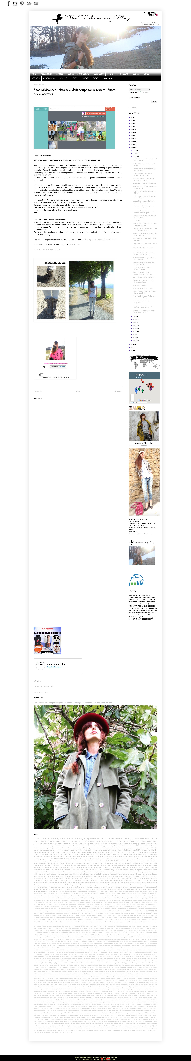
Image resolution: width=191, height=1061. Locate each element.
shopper (139, 1008)
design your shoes (52, 943)
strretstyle (97, 889)
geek (71, 956)
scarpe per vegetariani (147, 1006)
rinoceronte (100, 1004)
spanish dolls (100, 1013)
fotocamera (83, 954)
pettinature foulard (77, 999)
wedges (97, 861)
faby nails (75, 947)
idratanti (137, 965)
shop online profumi (118, 1008)
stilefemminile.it (139, 1015)
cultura (54, 872)
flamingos (40, 900)
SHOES (154, 839)
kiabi (101, 863)
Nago (111, 921)
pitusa (132, 999)
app (120, 870)
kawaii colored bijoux (97, 973)
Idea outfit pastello (59, 919)
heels (128, 848)
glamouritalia (61, 958)
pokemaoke (50, 850)
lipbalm (75, 978)
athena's (102, 893)
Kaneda (117, 919)
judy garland (80, 973)
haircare (142, 859)
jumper (50, 902)
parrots (148, 995)
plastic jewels (148, 999)
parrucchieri (154, 995)
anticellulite (41, 930)
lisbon (101, 848)
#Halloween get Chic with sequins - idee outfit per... (145, 197)
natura (105, 867)
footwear (43, 854)
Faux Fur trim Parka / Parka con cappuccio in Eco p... (144, 297)
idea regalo (114, 963)
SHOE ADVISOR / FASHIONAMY (68, 178)
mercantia (144, 902)
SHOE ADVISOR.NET (43, 175)
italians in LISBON (46, 971)
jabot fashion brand (57, 971)
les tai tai (56, 978)
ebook (129, 943)
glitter (106, 856)
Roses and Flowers (139, 285)
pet (73, 887)
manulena (42, 850)
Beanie (102, 861)
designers (117, 865)
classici (88, 934)
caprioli (133, 932)
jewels (106, 841)
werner (100, 911)
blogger (66, 850)
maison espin (132, 856)
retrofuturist (56, 1004)
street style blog (100, 854)
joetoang (67, 973)
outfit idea (115, 993)
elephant (85, 898)
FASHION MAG (134, 876)
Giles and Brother (110, 917)
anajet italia (115, 870)
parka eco (104, 995)
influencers (56, 967)
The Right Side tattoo (93, 926)
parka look (117, 995)
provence (117, 1002)
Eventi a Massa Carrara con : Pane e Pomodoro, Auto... (145, 229)
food (123, 848)
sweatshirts (43, 1021)
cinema (139, 880)
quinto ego (127, 1002)
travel (147, 839)
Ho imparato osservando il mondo (144, 183)
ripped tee (113, 1004)
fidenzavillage (69, 863)
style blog (154, 867)
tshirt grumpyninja (149, 1026)
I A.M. (47, 919)
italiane (35, 971)
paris (64, 852)
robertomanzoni (124, 887)
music (106, 863)
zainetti (64, 1032)
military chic (108, 987)
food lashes (77, 954)
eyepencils (36, 947)
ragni (132, 1002)
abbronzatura (75, 928)
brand (50, 844)
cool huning (106, 895)
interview (124, 900)
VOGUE (125, 926)
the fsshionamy (63, 1023)
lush (114, 902)
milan (110, 846)
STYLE (36, 841)
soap (60, 1013)
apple (46, 930)
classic (75, 895)
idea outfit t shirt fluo (96, 963)
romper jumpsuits (146, 1004)
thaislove (56, 1023)
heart (101, 900)
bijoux (112, 841)
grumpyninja (85, 863)
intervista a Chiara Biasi (102, 967)
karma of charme (56, 902)
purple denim (71, 852)
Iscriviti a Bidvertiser (41, 692)
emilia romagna (89, 882)
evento (40, 846)
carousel (147, 932)
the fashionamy (50, 838)
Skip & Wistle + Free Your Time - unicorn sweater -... (144, 249)
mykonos (65, 904)
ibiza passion (153, 882)
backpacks (68, 930)
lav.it (54, 976)
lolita (93, 978)
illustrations (154, 965)
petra (70, 999)
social (151, 863)
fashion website (38, 952)
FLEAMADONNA (144, 876)
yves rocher (58, 1032)
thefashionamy (94, 852)
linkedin (88, 902)
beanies (49, 880)
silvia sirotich (53, 889)
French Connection (84, 917)
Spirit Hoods (59, 926)
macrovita (106, 980)
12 (132, 344)
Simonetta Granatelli (39, 893)
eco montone (145, 943)
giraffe (152, 956)
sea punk (57, 1008)
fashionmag (78, 952)
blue (149, 893)
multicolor (60, 904)
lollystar (101, 978)
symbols (57, 1021)
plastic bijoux (141, 999)
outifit (98, 904)
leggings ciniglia (75, 976)
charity (63, 895)
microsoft (86, 987)
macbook (94, 980)
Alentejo (113, 876)
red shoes (123, 874)
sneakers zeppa (54, 1013)
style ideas (140, 1017)
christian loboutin (64, 934)
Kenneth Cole (122, 919)
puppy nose (93, 887)
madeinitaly (139, 839)
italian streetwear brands (150, 969)
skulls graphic (41, 908)
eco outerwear (154, 943)
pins (127, 999)
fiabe (153, 898)
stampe (142, 846)
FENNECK (135, 915)
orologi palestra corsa (52, 993)
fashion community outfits (138, 947)
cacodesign (77, 880)
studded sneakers (87, 908)
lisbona (59, 852)
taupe (144, 1021)
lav (81, 885)
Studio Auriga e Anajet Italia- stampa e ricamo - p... (142, 174)
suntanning (145, 1019)
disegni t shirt (89, 943)
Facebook (39, 210)
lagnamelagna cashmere (144, 973)
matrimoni (125, 984)
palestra (44, 995)
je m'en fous (123, 971)
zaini (103, 911)
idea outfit (47, 874)
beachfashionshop (128, 870)
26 (132, 117)
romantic (67, 861)
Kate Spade (84, 870)
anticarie (36, 930)
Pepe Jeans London (75, 924)
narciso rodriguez (106, 989)
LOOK (53, 865)
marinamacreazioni (106, 984)
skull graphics (153, 906)
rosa (132, 874)
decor (131, 941)
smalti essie (103, 1010)
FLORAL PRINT (68, 859)
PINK (56, 850)
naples (76, 904)
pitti (130, 999)
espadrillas (104, 898)
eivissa (54, 945)
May (134, 328)
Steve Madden (59, 893)
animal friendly (138, 928)
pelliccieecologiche (126, 997)
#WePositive (122, 911)
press (118, 867)
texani (38, 1023)
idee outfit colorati (147, 963)
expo (109, 898)
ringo (95, 1004)
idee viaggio (131, 965)
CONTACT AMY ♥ (48, 363)
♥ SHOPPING (62, 78)
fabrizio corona (68, 947)
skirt (145, 867)
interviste (93, 863)
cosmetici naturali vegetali (120, 937)
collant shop (109, 934)
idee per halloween (87, 965)
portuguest (140, 904)
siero (48, 1010)
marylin (113, 984)
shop (124, 906)
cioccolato (70, 895)
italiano (39, 971)
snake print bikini (140, 1010)
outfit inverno (127, 993)
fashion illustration (82, 872)
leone (142, 976)
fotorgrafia (89, 954)
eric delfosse (102, 945)
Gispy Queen (118, 917)
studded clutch (100, 1017)
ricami (68, 1004)
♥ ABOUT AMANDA (46, 74)
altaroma (113, 928)
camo (85, 865)
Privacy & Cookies (107, 78)
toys (148, 908)
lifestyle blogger (92, 885)
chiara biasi (51, 934)
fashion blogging (105, 882)
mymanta (71, 904)
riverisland (81, 906)
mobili (149, 987)
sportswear (52, 908)
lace (131, 973)
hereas (73, 960)
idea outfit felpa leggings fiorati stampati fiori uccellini (59, 963)
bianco (150, 870)
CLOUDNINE (88, 913)
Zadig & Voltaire (67, 928)
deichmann (113, 844)
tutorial (54, 1028)
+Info (108, 1059)
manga (78, 984)
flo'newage (58, 954)
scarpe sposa (41, 1008)
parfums (84, 995)
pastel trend (118, 904)
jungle (66, 874)
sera (76, 1008)
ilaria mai (148, 965)
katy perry (64, 902)
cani (91, 880)
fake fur (80, 947)
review (131, 867)
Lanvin (111, 891)
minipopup (54, 904)
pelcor (108, 997)
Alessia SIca (68, 891)
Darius (69, 915)
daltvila (90, 941)
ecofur (78, 882)
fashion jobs (64, 950)
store (48, 876)
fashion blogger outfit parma (128, 898)
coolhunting (66, 841)
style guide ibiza (132, 1017)
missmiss (136, 987)
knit (109, 850)
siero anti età (53, 1010)
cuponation (39, 941)
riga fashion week (86, 1004)
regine (35, 1004)
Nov (134, 153)
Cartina (101, 913)
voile (51, 1030)
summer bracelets (64, 1019)
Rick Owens (98, 924)
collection (110, 865)
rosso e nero (50, 1006)
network (54, 991)
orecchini (111, 863)
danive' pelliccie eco (98, 941)
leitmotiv (81, 867)
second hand (63, 1008)
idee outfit (37, 867)
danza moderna (112, 941)
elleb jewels (64, 945)
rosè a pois (57, 1006)
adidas (81, 928)
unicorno (60, 911)
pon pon (45, 1002)
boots (81, 865)
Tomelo (73, 893)
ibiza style (154, 960)
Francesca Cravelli (74, 917)
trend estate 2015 (102, 1026)
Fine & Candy (59, 917)
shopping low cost (131, 906)
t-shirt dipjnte (103, 1021)
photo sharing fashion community (91, 999)
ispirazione (54, 874)
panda (57, 995)
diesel (64, 943)
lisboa (91, 902)
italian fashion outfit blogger (81, 969)
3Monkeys (61, 891)
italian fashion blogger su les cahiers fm (50, 969)
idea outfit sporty (85, 963)
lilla (67, 978)
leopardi (151, 976)
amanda (71, 846)
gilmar (112, 956)
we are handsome (93, 911)
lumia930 (62, 980)
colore (83, 895)
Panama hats (51, 924)
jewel (98, 863)
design (80, 850)
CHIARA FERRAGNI (56, 859)
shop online (37, 889)
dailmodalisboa (84, 941)
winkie (109, 1030)
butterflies (36, 895)
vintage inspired (143, 1028)
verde (50, 891)
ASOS (119, 844)
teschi (35, 1023)
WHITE (123, 852)
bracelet (60, 880)
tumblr (48, 870)
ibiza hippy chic (137, 960)
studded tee (117, 1017)
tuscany (50, 911)
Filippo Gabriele (51, 917)
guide (105, 958)
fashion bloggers (71, 872)
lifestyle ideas (62, 978)
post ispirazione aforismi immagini (84, 1002)
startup (67, 1015)
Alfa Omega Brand (122, 876)
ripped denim (110, 887)
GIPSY (87, 891)
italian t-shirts (37, 902)
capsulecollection (140, 932)
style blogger (124, 1017)
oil (78, 904)
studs (93, 908)
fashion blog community (113, 947)
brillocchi (74, 932)
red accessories (51, 906)
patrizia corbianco (66, 887)
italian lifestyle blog (104, 969)
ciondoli (84, 934)
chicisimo (57, 934)
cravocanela (119, 895)
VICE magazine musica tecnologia (114, 926)
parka (86, 841)
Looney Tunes (131, 919)
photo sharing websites (107, 999)
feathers (90, 952)
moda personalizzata (58, 989)
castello (155, 932)
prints (82, 887)
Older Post (117, 391)
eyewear (48, 947)
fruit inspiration (150, 954)
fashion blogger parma (86, 848)
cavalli (146, 861)
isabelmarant (154, 967)
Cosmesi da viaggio (128, 913)
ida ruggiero (41, 963)
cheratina (44, 934)
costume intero (38, 939)
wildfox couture (65, 870)
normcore (97, 991)
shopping (48, 841)
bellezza (144, 841)
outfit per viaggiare (142, 993)
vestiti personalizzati (115, 1028)
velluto (91, 876)
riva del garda (120, 1004)
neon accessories (149, 989)
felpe (114, 848)
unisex (48, 865)
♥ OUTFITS (70, 74)
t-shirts (115, 1021)
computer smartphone (44, 937)
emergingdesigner (90, 945)
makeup (113, 850)
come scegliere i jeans (151, 934)
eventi (36, 846)
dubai (58, 872)
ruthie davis (98, 906)
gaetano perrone (61, 956)
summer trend (54, 876)
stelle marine (110, 1015)
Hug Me (101, 891)
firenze (76, 863)
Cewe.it (79, 891)
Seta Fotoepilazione (152, 924)
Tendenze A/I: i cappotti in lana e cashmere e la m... (144, 311)
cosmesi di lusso (80, 937)
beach (96, 930)
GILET (83, 891)
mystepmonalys (97, 989)
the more (132, 908)
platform (77, 887)
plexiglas (155, 999)
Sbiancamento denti (141, 924)
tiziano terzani (94, 1023)
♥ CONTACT (84, 78)
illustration (132, 854)
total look (144, 908)
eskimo (116, 945)
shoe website (108, 1008)
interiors (94, 967)
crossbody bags (113, 939)
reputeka (57, 861)
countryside (60, 939)
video (85, 861)
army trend (58, 930)
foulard (94, 954)
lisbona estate (83, 978)
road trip (127, 1004)
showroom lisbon (41, 1010)
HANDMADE (38, 878)
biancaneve (127, 930)
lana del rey (154, 973)
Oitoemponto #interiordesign (141, 921)
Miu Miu (142, 891)
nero (35, 887)
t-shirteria (110, 1021)
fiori (49, 852)
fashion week (45, 952)
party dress (111, 904)
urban (64, 911)
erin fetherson (110, 945)
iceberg (36, 963)
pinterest (115, 846)
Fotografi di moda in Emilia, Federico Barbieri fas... (142, 307)
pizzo (136, 999)
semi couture (71, 1008)
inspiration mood (74, 967)
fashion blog (135, 841)
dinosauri (68, 943)
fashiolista (117, 898)
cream (125, 895)
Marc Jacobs (80, 878)
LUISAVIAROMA (110, 861)
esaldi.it (62, 872)
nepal (44, 991)
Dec (134, 150)
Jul (134, 322)
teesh (109, 854)
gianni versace (100, 956)
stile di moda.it (77, 889)
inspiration (114, 856)
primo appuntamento (104, 1002)
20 (132, 126)
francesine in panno (104, 954)
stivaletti (36, 1017)
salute (141, 887)
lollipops (96, 978)
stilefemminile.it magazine (150, 1015)
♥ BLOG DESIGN (122, 74)
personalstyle (115, 874)
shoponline (134, 1008)
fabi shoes (54, 947)
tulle (43, 1028)
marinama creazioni (95, 984)
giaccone (93, 956)
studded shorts (77, 908)
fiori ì (156, 898)
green (155, 865)
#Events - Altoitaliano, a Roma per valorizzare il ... (144, 216)
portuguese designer (68, 1002)
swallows (155, 1019)
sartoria (121, 1006)
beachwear (130, 861)
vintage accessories (133, 1028)
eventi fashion (129, 945)
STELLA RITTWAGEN (113, 924)
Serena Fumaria (104, 878)
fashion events (149, 947)
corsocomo (72, 937)
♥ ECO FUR (135, 74)
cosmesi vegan (100, 937)
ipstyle (105, 850)
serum (79, 1008)
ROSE (60, 856)
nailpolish (99, 867)
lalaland (71, 874)
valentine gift (72, 1028)
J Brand (67, 919)
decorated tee (40, 898)
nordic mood (91, 991)
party (109, 874)
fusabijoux (114, 882)
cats (49, 895)
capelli (142, 861)
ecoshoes (49, 945)
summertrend (58, 848)
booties (98, 859)
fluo (96, 856)
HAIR (77, 870)
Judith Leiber (107, 919)
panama (53, 995)
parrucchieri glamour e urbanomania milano (45, 997)
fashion (37, 838)
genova (135, 872)
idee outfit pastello (42, 965)
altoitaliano (59, 846)
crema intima (66, 939)
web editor (71, 1030)
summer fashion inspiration (87, 1019)
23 (132, 123)
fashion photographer (128, 950)
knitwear (47, 846)
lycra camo (89, 980)
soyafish (141, 848)
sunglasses (135, 1019)
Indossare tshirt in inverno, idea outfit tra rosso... (144, 263)
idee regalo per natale (122, 965)
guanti (144, 872)
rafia (39, 906)
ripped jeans (107, 1004)
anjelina (144, 928)
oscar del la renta (82, 993)
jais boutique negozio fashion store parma (94, 971)
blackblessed (91, 859)
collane (155, 861)
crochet (129, 895)
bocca (155, 930)
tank (123, 1021)
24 (132, 120)
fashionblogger (42, 852)
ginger (116, 956)
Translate (145, 92)
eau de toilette (123, 943)
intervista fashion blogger (134, 900)
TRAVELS (134, 107)
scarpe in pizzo (136, 1006)
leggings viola (130, 976)
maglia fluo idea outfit (135, 980)
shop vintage (127, 1008)
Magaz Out (37, 921)
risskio (117, 887)
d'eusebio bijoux (76, 941)
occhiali (110, 991)
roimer (62, 861)
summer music (110, 1019)
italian (155, 900)
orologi (52, 887)
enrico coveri (97, 898)
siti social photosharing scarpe (72, 1010)
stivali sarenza (49, 1017)
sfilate (135, 867)
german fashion (84, 956)
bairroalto (107, 893)
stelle (104, 1015)
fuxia (65, 900)
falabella (85, 947)
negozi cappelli (134, 989)
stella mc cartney (98, 1015)
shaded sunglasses (87, 1008)
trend (42, 841)
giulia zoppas (43, 958)
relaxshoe (40, 1004)
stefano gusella (89, 1015)
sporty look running (134, 1013)
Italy (146, 848)
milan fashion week (135, 885)
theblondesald (71, 1023)
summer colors (112, 908)
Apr (134, 331)
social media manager (76, 1013)
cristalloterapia (38, 882)
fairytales (130, 865)
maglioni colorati (141, 982)
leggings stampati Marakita (119, 976)
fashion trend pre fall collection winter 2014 (146, 950)
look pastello (140, 978)
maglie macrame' (51, 982)
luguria (58, 980)
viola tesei (91, 861)
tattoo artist (131, 1021)
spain (155, 863)
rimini (104, 887)
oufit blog (92, 993)
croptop (134, 895)
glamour (49, 854)
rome (139, 1004)
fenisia (135, 952)
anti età (155, 928)
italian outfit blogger (128, 969)
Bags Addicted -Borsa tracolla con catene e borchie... (144, 224)
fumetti (62, 900)
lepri (154, 976)
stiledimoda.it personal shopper (126, 1015)
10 (132, 350)
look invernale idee (131, 978)
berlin (121, 930)
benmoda (113, 930)
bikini (145, 893)
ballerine (113, 893)
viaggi (91, 841)
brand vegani (63, 932)
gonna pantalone (78, 958)
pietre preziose (122, 999)
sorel (81, 846)
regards (125, 867)
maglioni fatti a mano (121, 902)
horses (41, 874)
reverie (99, 887)
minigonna (122, 987)
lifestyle (93, 839)
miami (82, 987)
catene (101, 880)
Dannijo (65, 915)
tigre (77, 1023)
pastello (83, 997)
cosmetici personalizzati (133, 937)
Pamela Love (44, 924)
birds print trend (137, 930)
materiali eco (119, 984)
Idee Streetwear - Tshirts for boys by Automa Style (144, 292)
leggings (75, 867)
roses (72, 861)
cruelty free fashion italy (137, 939)
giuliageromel (50, 958)
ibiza (147, 859)
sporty (87, 844)
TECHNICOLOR (75, 926)
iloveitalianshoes (43, 967)
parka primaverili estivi (127, 995)
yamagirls (47, 1032)
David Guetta (75, 915)
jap (113, 971)
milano (82, 844)
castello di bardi (106, 859)
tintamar (88, 1023)
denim (75, 850)
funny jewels (48, 956)
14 (132, 144)
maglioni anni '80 (131, 982)
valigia (82, 1028)
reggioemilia (154, 1002)
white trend (104, 1030)
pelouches (134, 997)
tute (52, 870)
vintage (76, 844)
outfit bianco (104, 993)
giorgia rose (142, 956)
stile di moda (58, 908)
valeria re (45, 891)
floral (96, 848)
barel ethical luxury (40, 880)
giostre (123, 882)
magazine (92, 874)
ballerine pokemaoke (81, 930)
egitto (82, 882)
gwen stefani (110, 958)
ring (93, 1004)
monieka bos (85, 989)
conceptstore (94, 895)
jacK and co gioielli (67, 971)
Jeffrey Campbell (65, 878)
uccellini (55, 911)
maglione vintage (122, 982)
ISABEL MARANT (80, 859)
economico (43, 945)
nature (105, 874)
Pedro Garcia (66, 924)
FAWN (130, 915)
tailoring (119, 1021)
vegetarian (107, 1028)
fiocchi (148, 952)
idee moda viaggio (123, 963)
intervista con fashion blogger (65, 885)
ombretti (131, 991)
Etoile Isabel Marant (122, 915)
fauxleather (84, 952)
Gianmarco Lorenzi (100, 917)
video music (124, 1028)
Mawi (124, 891)
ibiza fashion (129, 960)
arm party (154, 878)
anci (132, 928)
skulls (35, 908)
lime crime (80, 874)
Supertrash (106, 870)
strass (64, 908)
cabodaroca (101, 932)
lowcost (55, 854)
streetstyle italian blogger (78, 1017)
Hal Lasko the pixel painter (150, 917)
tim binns (83, 1023)
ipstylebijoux (153, 859)
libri (75, 874)
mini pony (44, 904)
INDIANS (51, 919)
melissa (120, 885)
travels (126, 841)
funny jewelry (41, 956)
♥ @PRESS (59, 74)
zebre (67, 1032)
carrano (95, 880)
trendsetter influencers (40, 911)
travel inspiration (49, 1026)
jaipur (81, 971)
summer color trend (74, 1019)
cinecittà (79, 934)
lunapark (110, 902)
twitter (110, 848)
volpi (57, 1030)
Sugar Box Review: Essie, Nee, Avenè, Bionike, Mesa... (143, 254)
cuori (35, 941)
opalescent (136, 991)
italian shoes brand (139, 969)
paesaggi (57, 887)
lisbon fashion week (99, 902)
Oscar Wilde (37, 924)
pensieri (140, 997)
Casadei (74, 891)
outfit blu (110, 993)
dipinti (84, 943)
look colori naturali (115, 978)
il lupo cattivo (142, 965)
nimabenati (81, 991)
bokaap (36, 932)
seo (144, 874)
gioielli (96, 844)
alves (76, 893)
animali (65, 865)
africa (85, 928)
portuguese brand (58, 1002)
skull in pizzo (87, 1010)
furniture (54, 956)
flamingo (36, 900)
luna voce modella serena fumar (74, 980)
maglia (119, 980)
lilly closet (70, 978)
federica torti (96, 952)
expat (149, 945)
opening (142, 991)
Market (120, 891)
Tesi (86, 926)
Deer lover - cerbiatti (85, 915)
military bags (101, 987)
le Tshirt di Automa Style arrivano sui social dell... (144, 258)
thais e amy (51, 1023)
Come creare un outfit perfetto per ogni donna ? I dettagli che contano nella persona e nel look (73, 703)
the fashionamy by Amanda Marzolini (139, 844)
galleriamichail (127, 872)
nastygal (152, 856)
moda (100, 844)
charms (95, 865)
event (155, 841)
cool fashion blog (44, 863)
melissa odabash (143, 984)
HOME (34, 74)
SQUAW (104, 924)
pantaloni (62, 995)
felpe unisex (148, 898)
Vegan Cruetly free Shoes (135, 926)
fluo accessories (106, 872)
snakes (147, 1010)
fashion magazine (94, 872)
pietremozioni (81, 854)
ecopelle (68, 898)
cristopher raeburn (104, 939)
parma (131, 846)
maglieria (92, 867)
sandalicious (97, 1006)
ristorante (75, 906)
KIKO (112, 919)
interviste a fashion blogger (116, 967)
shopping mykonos (147, 1008)
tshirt (91, 844)
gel (74, 956)
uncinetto (66, 1028)
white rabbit (98, 1030)
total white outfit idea (124, 1023)
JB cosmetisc (73, 919)
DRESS (136, 846)
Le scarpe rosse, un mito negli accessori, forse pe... (143, 179)
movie (90, 989)
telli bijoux (65, 876)
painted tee (150, 993)
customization (140, 895)
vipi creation (84, 911)
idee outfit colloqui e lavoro (135, 963)
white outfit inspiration (89, 1030)
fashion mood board (73, 950)
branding (69, 932)
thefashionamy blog (129, 850)
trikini (113, 1026)
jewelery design (56, 973)
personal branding (147, 997)
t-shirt (118, 908)
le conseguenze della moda (63, 976)
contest (36, 863)
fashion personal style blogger (108, 950)
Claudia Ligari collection (116, 913)
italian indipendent (93, 969)
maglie (149, 980)
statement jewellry (74, 1015)
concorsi (100, 895)
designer (143, 852)
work (95, 876)
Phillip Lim (84, 924)
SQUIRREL (59, 865)
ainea (88, 928)
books (55, 880)
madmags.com (113, 980)
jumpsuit (61, 874)
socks (84, 1013)
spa (95, 1013)
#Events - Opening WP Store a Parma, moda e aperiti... (143, 212)
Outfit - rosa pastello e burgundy (144, 277)
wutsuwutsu (41, 1032)
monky (144, 885)
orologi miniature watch (65, 993)
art (117, 854)
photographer (133, 904)
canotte (115, 932)
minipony (49, 904)
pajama (155, 993)
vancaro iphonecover (90, 1028)
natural (109, 867)
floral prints (71, 954)
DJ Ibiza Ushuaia (145, 913)
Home (78, 391)
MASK (136, 919)
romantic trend (134, 1004)
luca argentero (52, 980)
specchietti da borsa (118, 1013)
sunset (140, 1019)
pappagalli (78, 995)
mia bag (125, 885)
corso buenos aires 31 (62, 937)
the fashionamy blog (77, 838)
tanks (125, 1021)
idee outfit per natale (52, 965)
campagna (85, 880)
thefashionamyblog (40, 865)
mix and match (144, 987)
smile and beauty (130, 1010)
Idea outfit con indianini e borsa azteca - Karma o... (143, 202)
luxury (87, 867)
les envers (50, 978)
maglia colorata (125, 980)
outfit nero (134, 993)
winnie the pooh (116, 1030)
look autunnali (106, 978)
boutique (125, 846)
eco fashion (71, 882)
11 (132, 347)
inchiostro (50, 967)
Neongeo (155, 891)
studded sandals (109, 1017)
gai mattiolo (70, 900)
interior (65, 846)
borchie (137, 861)
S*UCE (64, 856)
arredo (61, 850)
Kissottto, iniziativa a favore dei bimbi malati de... (143, 281)
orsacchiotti (74, 993)
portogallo (37, 856)
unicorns (150, 889)
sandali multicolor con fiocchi (86, 1006)
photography (43, 844)
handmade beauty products (139, 958)
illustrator (36, 967)
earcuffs (64, 882)
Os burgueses (153, 921)
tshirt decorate (123, 1026)
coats (150, 861)
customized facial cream (60, 941)
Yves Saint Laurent (57, 928)
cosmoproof (154, 937)
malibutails (107, 885)
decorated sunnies (138, 941)
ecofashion (150, 852)
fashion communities (125, 947)
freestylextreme (128, 954)
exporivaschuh (135, 859)
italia (71, 867)
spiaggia (126, 1013)
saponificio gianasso (110, 1006)
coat (71, 850)
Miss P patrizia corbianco (133, 891)
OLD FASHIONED (126, 921)
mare (128, 902)
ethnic (119, 945)
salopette (136, 887)
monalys (71, 989)
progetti (113, 1002)
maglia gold (144, 980)
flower (45, 900)
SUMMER (99, 841)
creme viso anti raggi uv (91, 939)
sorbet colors (90, 1013)
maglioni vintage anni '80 (56, 984)
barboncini (123, 893)
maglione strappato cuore (110, 982)
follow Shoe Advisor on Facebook (47, 249)
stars (63, 1015)
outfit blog (119, 841)
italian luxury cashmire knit (116, 969)
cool (85, 856)
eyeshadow (43, 947)
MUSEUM (115, 891)
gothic (89, 958)
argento (95, 893)
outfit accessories (70, 854)
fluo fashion (50, 900)
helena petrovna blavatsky (60, 960)
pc (100, 997)
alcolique (93, 928)
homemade (113, 900)
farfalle (89, 947)
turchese (46, 1028)
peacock (103, 997)
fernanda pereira (141, 952)
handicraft (128, 958)
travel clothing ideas (39, 1026)
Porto (88, 924)
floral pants (64, 954)
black (69, 856)
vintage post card (152, 1028)
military (119, 850)
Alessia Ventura (38, 913)
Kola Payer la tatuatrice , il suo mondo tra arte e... (143, 207)
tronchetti (135, 889)
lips (78, 978)
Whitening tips (42, 928)
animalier (90, 893)
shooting (140, 867)
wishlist (145, 1030)
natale (61, 854)
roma (129, 874)
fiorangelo (146, 865)
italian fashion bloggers (99, 846)
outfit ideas (121, 993)
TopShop (101, 926)
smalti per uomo (111, 1010)
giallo (74, 900)
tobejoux (119, 889)
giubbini (78, 900)
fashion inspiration (55, 950)
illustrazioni (119, 900)
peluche (127, 904)
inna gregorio (63, 967)
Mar (134, 334)
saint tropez (138, 874)
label (129, 973)
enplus (96, 945)
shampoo (154, 874)
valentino (78, 1028)
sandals (146, 887)
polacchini (40, 1002)
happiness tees (38, 960)
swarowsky (37, 1021)
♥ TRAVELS (36, 78)
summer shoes (119, 1019)
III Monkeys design (48, 878)
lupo (84, 980)
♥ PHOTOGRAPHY (49, 78)
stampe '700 (143, 1013)
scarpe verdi (48, 1008)
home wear (106, 960)
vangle (81, 861)
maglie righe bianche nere (63, 982)
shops (77, 861)
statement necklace (40, 876)
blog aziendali (145, 930)
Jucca (101, 919)
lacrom (70, 902)
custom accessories (48, 941)
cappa (129, 932)
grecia (97, 958)
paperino (73, 995)
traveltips (74, 1026)
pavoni (123, 904)
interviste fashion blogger (61, 867)
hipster (100, 960)
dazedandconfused (124, 941)
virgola (40, 1030)
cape (126, 932)
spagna (69, 889)
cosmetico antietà (146, 937)
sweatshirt (85, 852)
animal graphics (83, 893)
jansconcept (109, 971)
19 (132, 129)
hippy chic (95, 960)
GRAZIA (92, 917)
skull (148, 867)
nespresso (49, 991)
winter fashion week (137, 1030)
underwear (54, 856)
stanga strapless (57, 1015)
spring (79, 852)
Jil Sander (86, 919)
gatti (119, 882)
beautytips (135, 893)
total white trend (134, 1023)
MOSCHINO (120, 861)
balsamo (118, 893)
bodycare (76, 865)
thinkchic (42, 870)
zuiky (71, 1032)
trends (155, 908)
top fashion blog (111, 1023)
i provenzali (123, 960)
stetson (116, 1015)
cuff (44, 882)
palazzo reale (37, 995)
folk (55, 900)
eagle (111, 943)
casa (146, 850)
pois (120, 846)
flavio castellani (51, 954)
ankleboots (150, 928)
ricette (79, 1004)
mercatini (149, 902)
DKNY (152, 913)
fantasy (113, 898)
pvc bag (36, 906)
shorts (147, 863)
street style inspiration (65, 1017)
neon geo (39, 991)
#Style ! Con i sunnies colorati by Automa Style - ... (144, 169)
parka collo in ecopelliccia (94, 995)
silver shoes (60, 1010)
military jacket (37, 904)
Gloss (96, 891)
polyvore (66, 844)
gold (73, 958)
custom (48, 882)
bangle (88, 930)
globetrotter (68, 958)
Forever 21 (154, 876)
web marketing (79, 1030)
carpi (151, 932)
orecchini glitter (153, 991)
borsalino (50, 932)
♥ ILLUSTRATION (98, 74)
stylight (151, 1017)
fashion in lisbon (46, 950)
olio (121, 991)
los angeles (41, 980)
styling (106, 908)
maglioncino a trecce (97, 982)
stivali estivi (41, 1017)
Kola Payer (92, 870)
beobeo (118, 930)
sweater (36, 870)
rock (131, 887)
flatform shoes (43, 954)
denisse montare (148, 941)
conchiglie (53, 937)
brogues (79, 932)
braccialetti (56, 932)
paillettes (51, 861)
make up (101, 885)
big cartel (141, 893)
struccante (93, 1017)
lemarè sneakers (80, 902)
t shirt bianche (63, 1021)
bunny (83, 932)
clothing (80, 895)
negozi (52, 846)
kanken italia (87, 973)
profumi (155, 904)
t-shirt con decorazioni (94, 1021)
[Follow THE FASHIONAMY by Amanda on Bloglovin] (58, 367)
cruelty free (128, 939)
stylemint (146, 1017)
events (71, 844)
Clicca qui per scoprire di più (43, 686)
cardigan (41, 895)
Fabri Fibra (142, 915)
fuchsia (58, 900)
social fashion (66, 1013)
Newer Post (38, 391)
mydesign (139, 854)
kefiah (104, 973)
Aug (134, 319)
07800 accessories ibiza (133, 911)
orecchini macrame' (39, 993)
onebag (91, 904)
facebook (123, 865)
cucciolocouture (153, 939)
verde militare (76, 911)
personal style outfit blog (123, 863)
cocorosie (102, 934)
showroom (45, 889)
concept (88, 895)
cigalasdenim (73, 934)
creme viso (82, 939)
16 (132, 138)
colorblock (44, 872)
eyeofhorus (154, 945)
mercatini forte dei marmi (62, 987)
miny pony (131, 987)
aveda (63, 930)
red (122, 867)
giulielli (56, 958)
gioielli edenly (121, 956)
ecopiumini (80, 898)
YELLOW (48, 928)
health (51, 960)
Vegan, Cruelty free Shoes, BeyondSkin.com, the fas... (143, 273)
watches (55, 891)
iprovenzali (144, 900)
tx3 (140, 889)
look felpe (123, 978)
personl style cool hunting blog (54, 999)
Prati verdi (136, 220)
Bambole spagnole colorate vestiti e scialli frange (64, 913)
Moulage (107, 921)
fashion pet (119, 950)
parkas (144, 995)
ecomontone (37, 945)
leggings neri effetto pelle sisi (96, 976)
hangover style (96, 900)
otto (89, 993)
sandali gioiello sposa (72, 1006)
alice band (133, 878)
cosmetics (87, 846)
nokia (86, 991)
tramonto (144, 1023)
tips (101, 852)
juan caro (74, 973)
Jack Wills (80, 919)
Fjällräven (66, 917)
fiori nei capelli (154, 952)
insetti (68, 967)
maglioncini (88, 982)
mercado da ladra (50, 987)
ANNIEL (155, 911)
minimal (146, 856)
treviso (109, 1026)
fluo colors (115, 872)
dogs (108, 943)
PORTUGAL (140, 850)
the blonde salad (83, 876)
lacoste (135, 973)
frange (121, 872)
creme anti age (75, 939)
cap (123, 932)
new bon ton (63, 991)
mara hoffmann (85, 984)
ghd (90, 956)
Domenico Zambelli (96, 915)
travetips (79, 1026)
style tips (97, 908)
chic (134, 880)
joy (70, 973)
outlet (101, 904)
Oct (134, 156)
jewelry (53, 852)
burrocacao (94, 932)
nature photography (120, 989)
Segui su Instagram (54, 667)
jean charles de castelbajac (134, 971)
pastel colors (153, 854)
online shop (45, 887)
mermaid (155, 902)
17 (132, 135)
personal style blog (46, 848)
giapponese (108, 956)
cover (49, 872)
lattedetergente (48, 976)
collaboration (102, 865)
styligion (155, 1017)
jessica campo (47, 973)
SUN (134, 924)
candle (111, 932)
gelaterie (77, 956)
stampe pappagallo (43, 1015)
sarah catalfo (153, 887)
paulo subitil (96, 997)
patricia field (89, 997)
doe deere (104, 943)
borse (77, 846)
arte (125, 861)
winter (60, 844)
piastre (115, 999)
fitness (36, 850)
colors (124, 844)
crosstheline (121, 939)
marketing (99, 874)
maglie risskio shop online (78, 982)
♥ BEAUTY (73, 78)
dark (117, 941)
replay (51, 1004)
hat (109, 856)
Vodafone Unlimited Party (148, 926)
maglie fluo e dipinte (41, 982)
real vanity (44, 906)
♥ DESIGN (110, 74)
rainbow (136, 1002)
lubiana (46, 980)
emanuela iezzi (81, 945)
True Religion (114, 878)
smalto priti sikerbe (121, 1010)
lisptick (89, 978)
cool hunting (153, 848)
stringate (87, 1017)
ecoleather (62, 898)
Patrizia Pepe (58, 924)
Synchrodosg (66, 926)
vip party (36, 1030)
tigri (79, 1023)
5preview (142, 911)
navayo (128, 989)
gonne (85, 958)
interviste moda (128, 967)
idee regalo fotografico (110, 965)
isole (38, 969)
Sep (134, 316)
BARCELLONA (46, 913)
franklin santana (113, 954)
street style (90, 854)
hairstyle (128, 882)
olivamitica (125, 991)
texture (42, 1023)
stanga (50, 1015)
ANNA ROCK (149, 911)
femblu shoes (123, 952)
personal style (42, 999)
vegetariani (69, 911)
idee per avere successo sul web (73, 965)
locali (106, 902)
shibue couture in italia (99, 1008)
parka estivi (110, 995)
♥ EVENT (95, 78)
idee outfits (61, 965)
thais (46, 1023)
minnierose (134, 848)
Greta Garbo (126, 917)
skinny (82, 1010)
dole (50, 898)
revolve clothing (64, 906)
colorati (115, 934)
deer (137, 852)
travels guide (67, 1026)
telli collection (73, 876)
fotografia (100, 856)
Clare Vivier (107, 913)
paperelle (67, 995)
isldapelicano (150, 900)
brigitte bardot (68, 880)
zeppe (99, 876)
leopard (146, 976)
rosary (45, 1006)
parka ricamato (138, 995)
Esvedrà (114, 915)
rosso (142, 863)
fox (97, 954)
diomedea (91, 856)
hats (126, 854)
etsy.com (127, 859)
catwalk (90, 865)
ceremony (58, 895)
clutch (92, 934)
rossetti (92, 906)
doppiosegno (72, 848)
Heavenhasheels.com (39, 919)
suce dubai (36, 1019)
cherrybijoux (108, 880)
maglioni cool (149, 982)
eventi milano (136, 945)
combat (124, 934)
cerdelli (40, 934)
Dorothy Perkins (106, 915)
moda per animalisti (47, 989)
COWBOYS (96, 913)
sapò (117, 1006)
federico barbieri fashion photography (110, 952)
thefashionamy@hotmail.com (61, 363)
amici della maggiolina (144, 878)
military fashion (116, 987)
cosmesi (114, 859)
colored (119, 934)
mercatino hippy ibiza (74, 987)
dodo (99, 943)
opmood (146, 991)
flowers (119, 848)
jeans (36, 844)
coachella (96, 934)
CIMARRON (81, 913)
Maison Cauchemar (45, 921)
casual (46, 895)
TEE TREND (66, 893)
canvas (120, 932)
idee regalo (37, 885)
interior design (122, 856)
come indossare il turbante (137, 934)
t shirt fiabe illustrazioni (74, 1021)
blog (133, 852)
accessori (57, 841)
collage (149, 880)
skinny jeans (146, 906)
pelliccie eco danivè (115, 997)
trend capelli (93, 1026)
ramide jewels (142, 1002)
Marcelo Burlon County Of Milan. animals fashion (64, 921)
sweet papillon (50, 1021)
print (41, 856)
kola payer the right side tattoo (119, 973)
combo (128, 934)
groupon (89, 900)
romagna (87, 906)
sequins (148, 874)
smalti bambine (96, 1010)
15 (132, 141)
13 (132, 147)
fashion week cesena (55, 952)
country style (45, 939)
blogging (151, 930)
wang (60, 1030)
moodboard (150, 885)
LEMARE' (106, 891)
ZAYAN (121, 878)
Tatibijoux (82, 926)
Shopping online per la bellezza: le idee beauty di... (145, 234)
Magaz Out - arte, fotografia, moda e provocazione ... (145, 244)
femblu (90, 850)
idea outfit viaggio (106, 963)
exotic (146, 945)
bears (99, 930)
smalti (46, 908)
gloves (140, 872)
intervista (52, 885)
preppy (145, 904)
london (86, 874)
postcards (96, 1002)
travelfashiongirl (59, 1026)
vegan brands (100, 1028)
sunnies (103, 889)
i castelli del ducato (142, 882)
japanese (117, 971)
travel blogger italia (152, 1023)
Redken (92, 924)
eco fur (140, 943)
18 (132, 132)
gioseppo (148, 956)
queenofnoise (136, 863)
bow (151, 893)
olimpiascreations (84, 904)
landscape (36, 976)
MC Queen (142, 919)
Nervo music (117, 921)
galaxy (68, 956)
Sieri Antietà (37, 926)
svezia (150, 1019)
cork (115, 895)
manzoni (140, 856)
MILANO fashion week (151, 919)
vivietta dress (46, 1030)
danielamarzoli (148, 895)
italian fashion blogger (41, 861)
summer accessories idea (52, 1019)
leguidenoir (137, 976)
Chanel (73, 870)
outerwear (97, 993)
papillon (106, 904)
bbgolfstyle (129, 893)
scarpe (74, 841)
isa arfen (148, 967)
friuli (145, 954)
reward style (63, 1004)
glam (81, 900)
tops (117, 1023)
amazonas (128, 928)
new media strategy (72, 991)
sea (53, 1008)
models (67, 989)
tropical (117, 1026)
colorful (155, 880)
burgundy (88, 932)
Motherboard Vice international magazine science (91, 921)
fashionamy (60, 863)
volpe (54, 1030)
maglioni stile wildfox (43, 984)
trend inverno (127, 889)
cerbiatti (36, 934)
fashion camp (137, 865)
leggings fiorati (83, 976)
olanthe (39, 887)
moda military (38, 989)
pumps (87, 887)
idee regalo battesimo (98, 965)
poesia (35, 1002)
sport (105, 848)
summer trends (127, 1019)
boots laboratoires (43, 932)
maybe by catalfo (133, 984)
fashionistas (71, 952)
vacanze (106, 852)
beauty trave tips (105, 930)
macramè (100, 980)
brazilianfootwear (151, 846)
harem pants (45, 960)
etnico (123, 945)
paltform (48, 995)
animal (129, 852)
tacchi (124, 908)
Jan (134, 340)
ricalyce (71, 906)
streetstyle (115, 839)
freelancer (121, 954)
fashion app (103, 947)
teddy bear (149, 1021)
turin (50, 1028)
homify (133, 882)
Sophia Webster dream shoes (48, 926)
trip (47, 911)
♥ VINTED (146, 74)
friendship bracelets (138, 954)
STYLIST (100, 870)
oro (45, 993)
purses (122, 1002)
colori (65, 848)
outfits (95, 904)
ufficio (61, 1028)
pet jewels (66, 999)
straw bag (90, 889)
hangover (150, 872)
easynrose (116, 943)
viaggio (55, 844)
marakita (114, 885)
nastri (112, 989)
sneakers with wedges (43, 1013)
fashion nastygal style (94, 950)
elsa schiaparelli (72, 945)
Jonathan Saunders (94, 919)
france (151, 865)
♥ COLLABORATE (83, 74)
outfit (62, 838)
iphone (78, 885)
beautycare (138, 870)
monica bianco (78, 989)
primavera (150, 904)
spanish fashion (108, 1013)
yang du (53, 1032)
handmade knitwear (152, 958)
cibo (66, 895)
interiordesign (97, 850)
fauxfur (36, 848)
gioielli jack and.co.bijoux (132, 956)
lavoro (85, 885)
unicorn (46, 859)
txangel (58, 1028)
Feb (134, 337)
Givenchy (92, 891)
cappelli (74, 856)
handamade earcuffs (119, 958)
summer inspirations (100, 1019)
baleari (73, 930)
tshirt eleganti (131, 1026)
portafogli (50, 1002)
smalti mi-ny (62, 889)
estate (85, 850)
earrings (120, 859)
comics (35, 937)
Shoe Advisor (107, 225)
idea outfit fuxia (77, 963)
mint (127, 987)
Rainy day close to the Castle (143, 288)
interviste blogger (46, 867)
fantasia (96, 882)
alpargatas (107, 928)
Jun (134, 325)
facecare (53, 863)
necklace (145, 854)
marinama (133, 902)
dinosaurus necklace (77, 943)
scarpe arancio (128, 1006)
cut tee (69, 941)
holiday (36, 874)
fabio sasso (60, 947)
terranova (154, 1021)
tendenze (110, 889)
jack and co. (76, 971)
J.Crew (57, 878)
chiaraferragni (128, 880)
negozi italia (141, 989)
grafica (85, 900)
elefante (59, 945)
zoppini (107, 911)
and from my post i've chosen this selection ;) (99, 240)
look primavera (147, 978)
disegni (46, 898)
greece (101, 958)
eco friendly (134, 943)
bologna (105, 844)
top (136, 908)
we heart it (65, 1030)
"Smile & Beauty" (114, 911)
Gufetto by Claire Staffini (136, 917)
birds (131, 930)
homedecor (106, 900)
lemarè (74, 902)
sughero (42, 1019)
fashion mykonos (83, 950)
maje (64, 984)
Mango (73, 878)
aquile (49, 930)
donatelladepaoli (56, 882)
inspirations (83, 967)
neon (155, 885)
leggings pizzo (108, 976)
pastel (114, 867)
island (35, 969)
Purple (114, 854)
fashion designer (140, 898)
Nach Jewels (148, 891)
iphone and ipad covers (139, 967)
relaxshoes (46, 1004)
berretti (145, 870)
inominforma (45, 885)
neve (58, 991)
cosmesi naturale (90, 937)
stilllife (85, 889)
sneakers (47, 856)
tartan (128, 908)
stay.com (82, 1015)
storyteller (55, 1017)
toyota (140, 1023)
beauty (80, 841)
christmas (80, 856)
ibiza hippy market (147, 960)
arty (98, 893)
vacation (56, 870)
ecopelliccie (73, 898)
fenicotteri (130, 952)
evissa (142, 945)
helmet (69, 960)
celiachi (53, 895)
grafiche (93, 958)
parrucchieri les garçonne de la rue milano (69, 997)
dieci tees (59, 943)
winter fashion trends (126, 1030)
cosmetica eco (108, 937)
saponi (103, 1006)
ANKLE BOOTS (115, 852)
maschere (138, 902)
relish (57, 906)
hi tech (155, 872)
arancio (53, 930)
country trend (52, 939)
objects (106, 991)
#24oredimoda (105, 876)
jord (47, 902)
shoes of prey (118, 906)
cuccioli (147, 939)
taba (121, 908)
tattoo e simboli (138, 1021)
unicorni (143, 889)
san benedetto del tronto (107, 906)
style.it (102, 908)
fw (80, 863)
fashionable (65, 952)
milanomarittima (93, 987)
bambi (70, 865)
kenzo (108, 973)
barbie (92, 930)
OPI (132, 921)
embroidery (91, 898)
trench (152, 908)
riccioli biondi (74, 1004)
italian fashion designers (67, 969)
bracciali (155, 893)
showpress (139, 906)
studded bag (69, 908)
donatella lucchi (55, 898)
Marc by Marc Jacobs (92, 878)
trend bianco (85, 1026)
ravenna (148, 1002)
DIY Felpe (137, 913)
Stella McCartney (49, 893)
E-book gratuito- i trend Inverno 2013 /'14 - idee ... (143, 268)
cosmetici (121, 854)
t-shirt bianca (83, 1021)
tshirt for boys (140, 1026)
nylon (102, 991)
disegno (96, 943)
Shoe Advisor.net (84, 207)
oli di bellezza (116, 991)
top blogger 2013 (102, 1023)
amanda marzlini (120, 928)
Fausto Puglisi (149, 915)
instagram (88, 967)
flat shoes (36, 954)
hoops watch (112, 960)
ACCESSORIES (103, 839)
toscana (140, 908)
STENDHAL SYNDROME (126, 924)
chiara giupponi (118, 880)
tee (61, 876)
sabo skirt (63, 1006)
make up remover (71, 984)
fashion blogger (127, 839)
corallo (111, 895)
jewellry (62, 973)
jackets (43, 902)
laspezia (42, 976)
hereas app (78, 960)
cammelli (107, 932)
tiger (115, 889)
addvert (126, 878)
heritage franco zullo (87, 960)
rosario (41, 1006)
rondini (153, 1004)
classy (144, 880)
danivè (105, 941)
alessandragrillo (100, 928)
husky (118, 960)
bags (150, 841)
